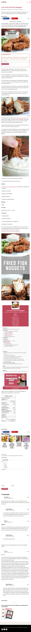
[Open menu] (30, 2)
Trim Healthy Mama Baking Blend (12, 331)
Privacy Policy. (25, 627)
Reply (28, 497)
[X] (4, 629)
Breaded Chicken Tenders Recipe (20, 117)
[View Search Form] (27, 2)
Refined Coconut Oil (7, 340)
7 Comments (20, 9)
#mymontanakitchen (15, 388)
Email (13, 485)
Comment (3, 469)
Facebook (4, 231)
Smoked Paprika (10, 334)
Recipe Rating (4, 457)
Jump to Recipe (13, 21)
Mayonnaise (8, 342)
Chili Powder (10, 333)
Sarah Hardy (4, 9)
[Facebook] (2, 629)
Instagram (13, 231)
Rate (18, 317)
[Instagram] (6, 629)
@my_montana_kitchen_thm (19, 387)
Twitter (18, 231)
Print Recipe (19, 21)
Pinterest (8, 231)
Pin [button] (15, 317)
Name (3, 485)
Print (13, 317)
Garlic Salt (9, 335)
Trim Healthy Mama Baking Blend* (11, 186)
